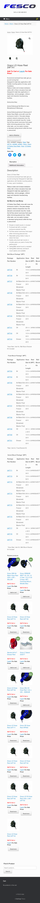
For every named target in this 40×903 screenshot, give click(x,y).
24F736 (9, 275)
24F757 (9, 406)
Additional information (16, 165)
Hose (22, 146)
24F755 (9, 383)
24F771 (9, 470)
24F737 (9, 281)
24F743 (9, 339)
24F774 (9, 493)
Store (11, 24)
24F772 (9, 476)
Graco (25, 144)
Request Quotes (14, 139)
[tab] (13, 162)
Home (6, 24)
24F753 (9, 371)
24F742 (9, 333)
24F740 (9, 316)
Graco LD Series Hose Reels (19, 145)
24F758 (9, 417)
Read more (13, 632)
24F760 (9, 435)
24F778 (9, 534)
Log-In (22, 71)
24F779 (9, 540)
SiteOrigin (18, 899)
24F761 (9, 440)
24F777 (9, 528)
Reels (13, 32)
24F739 (9, 304)
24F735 (9, 270)
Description (13, 162)
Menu (8, 19)
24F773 (9, 482)
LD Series (28, 146)
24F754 (9, 377)
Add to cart (13, 592)
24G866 (14, 144)
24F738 (9, 293)
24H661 (20, 144)
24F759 (9, 429)
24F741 (9, 144)
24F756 (9, 394)
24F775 (9, 505)
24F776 (9, 517)
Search (8, 871)
